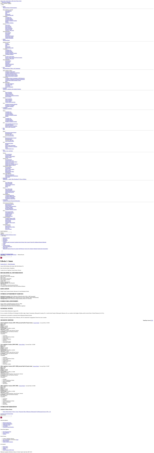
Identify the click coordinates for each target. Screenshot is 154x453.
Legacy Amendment (9, 86)
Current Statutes (8, 155)
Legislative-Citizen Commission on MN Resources (15, 78)
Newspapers (5, 240)
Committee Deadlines (9, 22)
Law (4, 149)
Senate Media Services (9, 192)
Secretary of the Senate (9, 56)
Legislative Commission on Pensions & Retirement (15, 79)
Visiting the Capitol (6, 424)
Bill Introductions (8, 133)
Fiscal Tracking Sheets (9, 135)
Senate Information (9, 216)
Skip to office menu (12, 1)
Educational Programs (9, 35)
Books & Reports (6, 237)
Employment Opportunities (43, 248)
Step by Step (5, 246)
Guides (4, 243)
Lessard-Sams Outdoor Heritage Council (13, 80)
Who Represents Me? (9, 15)
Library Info (5, 247)
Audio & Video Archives (10, 184)
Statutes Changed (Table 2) (10, 165)
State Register (8, 172)
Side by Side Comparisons (10, 127)
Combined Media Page (9, 195)
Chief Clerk (7, 25)
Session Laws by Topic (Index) (11, 161)
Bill (10, 134)
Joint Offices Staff (8, 84)
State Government (10, 242)
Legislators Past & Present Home (6, 254)
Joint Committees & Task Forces (11, 123)
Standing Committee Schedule (11, 20)
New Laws (7, 228)
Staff (6, 13)
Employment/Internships (7, 423)
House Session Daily (9, 211)
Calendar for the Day (9, 94)
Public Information (8, 28)
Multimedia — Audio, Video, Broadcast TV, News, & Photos (14, 179)
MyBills (6, 144)
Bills (4, 128)
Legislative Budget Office (10, 71)
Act (12, 134)
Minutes (6, 21)
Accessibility (7, 85)
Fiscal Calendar (8, 96)
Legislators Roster (8, 213)
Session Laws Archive (9, 162)
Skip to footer (18, 1)
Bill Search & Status (9, 143)
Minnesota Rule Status (9, 171)
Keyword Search (8, 154)
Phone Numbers (6, 440)
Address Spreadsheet (9, 38)
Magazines (5, 238)
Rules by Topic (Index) (9, 169)
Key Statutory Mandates (32, 248)
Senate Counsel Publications (10, 206)
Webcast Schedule (8, 183)
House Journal (8, 32)
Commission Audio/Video (10, 198)
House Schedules (8, 92)
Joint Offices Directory (9, 83)
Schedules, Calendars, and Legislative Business (12, 89)
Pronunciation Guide (9, 37)
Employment (7, 14)
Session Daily (8, 185)
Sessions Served (3, 264)
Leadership (7, 12)
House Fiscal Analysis (9, 204)
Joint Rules (7, 34)
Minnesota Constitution (9, 174)
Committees (5, 107)
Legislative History (6, 245)
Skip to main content (4, 1)
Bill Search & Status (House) (10, 132)
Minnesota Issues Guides (10, 226)
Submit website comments (8, 441)
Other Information (11, 264)
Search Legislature (4, 3)
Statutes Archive (8, 157)
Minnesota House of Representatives (10, 7)
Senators (7, 43)
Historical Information (7, 422)
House (4, 6)
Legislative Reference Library (11, 73)
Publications (5, 199)
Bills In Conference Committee (11, 125)
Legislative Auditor (9, 207)
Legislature (5, 242)
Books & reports (8, 229)
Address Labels (8, 65)
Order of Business (8, 93)
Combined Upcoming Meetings (11, 104)
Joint (4, 67)
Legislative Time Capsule (10, 222)
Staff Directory (21, 248)
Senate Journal (8, 60)
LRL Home (2, 254)
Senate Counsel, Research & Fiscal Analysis (13, 57)
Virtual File (32, 242)
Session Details (36, 322)
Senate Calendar (8, 101)
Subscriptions (7, 66)
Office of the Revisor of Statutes (11, 76)
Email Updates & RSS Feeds (8, 449)
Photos (6, 186)
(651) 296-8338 (6, 439)
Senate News (5, 447)
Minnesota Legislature (6, 2)
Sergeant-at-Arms (8, 29)
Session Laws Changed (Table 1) (11, 163)
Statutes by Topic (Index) (10, 156)
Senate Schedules (8, 98)
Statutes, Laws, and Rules (8, 150)
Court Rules (7, 177)
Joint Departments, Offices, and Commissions (11, 68)
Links (4, 244)
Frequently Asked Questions (8, 427)
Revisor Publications (9, 208)
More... (6, 81)
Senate (4, 39)
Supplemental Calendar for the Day (12, 95)
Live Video (7, 182)
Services (26, 248)
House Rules (7, 33)
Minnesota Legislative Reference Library (8, 234)
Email (17, 439)
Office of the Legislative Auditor (11, 74)
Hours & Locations (15, 248)
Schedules (5, 88)
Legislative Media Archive (10, 196)
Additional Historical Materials (40, 242)
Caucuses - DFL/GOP (9, 30)
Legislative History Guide (10, 218)
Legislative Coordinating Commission (12, 72)
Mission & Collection (7, 248)
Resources (10, 246)
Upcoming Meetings (9, 19)
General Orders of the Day (10, 102)
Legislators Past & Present (10, 219)
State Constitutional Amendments (11, 175)
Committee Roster (8, 18)
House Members (8, 10)
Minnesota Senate (6, 40)
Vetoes (6, 147)
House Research (8, 27)
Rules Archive (8, 170)
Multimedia (5, 178)
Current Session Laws (9, 148)
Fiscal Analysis (8, 26)
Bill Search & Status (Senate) (10, 137)
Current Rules (8, 168)
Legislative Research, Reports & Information (11, 200)
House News (5, 446)
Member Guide (8, 214)
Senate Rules (7, 61)
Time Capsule (27, 242)
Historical (5, 241)
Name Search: (3, 414)
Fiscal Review (8, 225)
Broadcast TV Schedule (9, 105)
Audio (11, 182)
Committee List (8, 17)
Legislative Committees (7, 108)
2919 (152, 320)
